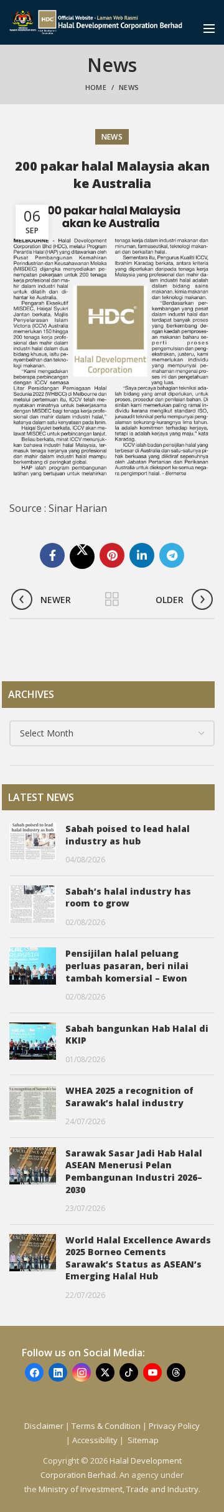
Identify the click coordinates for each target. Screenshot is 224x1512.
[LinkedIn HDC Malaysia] (58, 1372)
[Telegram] (171, 555)
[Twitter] (82, 556)
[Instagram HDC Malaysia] (81, 1372)
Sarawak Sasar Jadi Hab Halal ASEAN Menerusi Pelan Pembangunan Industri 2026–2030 (133, 1171)
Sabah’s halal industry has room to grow (128, 897)
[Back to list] (112, 599)
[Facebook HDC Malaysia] (34, 1372)
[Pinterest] (112, 555)
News (129, 87)
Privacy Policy (174, 1425)
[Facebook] (52, 555)
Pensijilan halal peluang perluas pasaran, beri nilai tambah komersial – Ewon (127, 965)
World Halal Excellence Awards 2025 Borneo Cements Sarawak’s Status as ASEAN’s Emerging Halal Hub (138, 1258)
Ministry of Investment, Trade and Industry (118, 1489)
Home (95, 87)
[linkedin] (141, 555)
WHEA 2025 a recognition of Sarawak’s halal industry (129, 1097)
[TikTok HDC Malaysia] (128, 1372)
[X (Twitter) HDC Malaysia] (105, 1372)
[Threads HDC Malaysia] (176, 1372)
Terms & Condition (106, 1425)
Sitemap (143, 1440)
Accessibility (95, 1440)
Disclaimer (43, 1425)
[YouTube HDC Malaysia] (152, 1372)
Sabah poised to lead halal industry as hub (127, 835)
